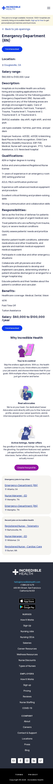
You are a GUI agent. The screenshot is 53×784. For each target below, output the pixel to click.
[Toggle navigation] (48, 8)
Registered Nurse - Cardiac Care (23, 546)
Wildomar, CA (13, 540)
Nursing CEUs (27, 637)
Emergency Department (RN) (21, 485)
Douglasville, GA (12, 64)
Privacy (33, 774)
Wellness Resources (27, 654)
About (27, 721)
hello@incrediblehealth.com (27, 582)
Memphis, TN (13, 499)
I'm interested (12, 49)
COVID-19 (27, 708)
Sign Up (27, 625)
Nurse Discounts (27, 660)
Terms (19, 774)
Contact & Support (27, 732)
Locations (27, 738)
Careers (27, 727)
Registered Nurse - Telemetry (22, 526)
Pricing (27, 690)
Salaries (27, 642)
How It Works (27, 619)
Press (27, 744)
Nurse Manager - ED (16, 495)
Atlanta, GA (12, 489)
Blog (27, 750)
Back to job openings (17, 29)
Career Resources (27, 648)
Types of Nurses (27, 665)
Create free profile (26, 467)
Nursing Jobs (27, 631)
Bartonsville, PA (14, 530)
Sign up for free (37, 20)
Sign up (27, 684)
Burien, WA (12, 550)
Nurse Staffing (27, 702)
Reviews (27, 696)
